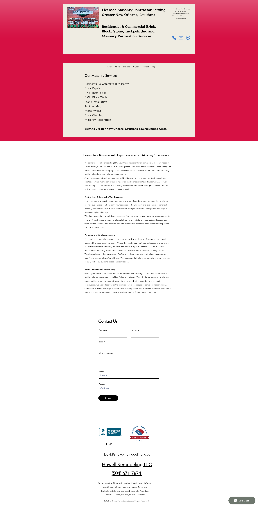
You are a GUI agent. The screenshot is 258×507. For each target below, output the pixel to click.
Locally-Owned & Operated (181, 13)
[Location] (188, 38)
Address (102, 384)
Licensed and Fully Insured (180, 16)
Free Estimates (181, 18)
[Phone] (174, 38)
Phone (101, 371)
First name (103, 330)
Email (101, 342)
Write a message (106, 353)
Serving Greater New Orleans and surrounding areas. (180, 10)
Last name (135, 330)
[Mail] (181, 38)
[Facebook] (106, 444)
